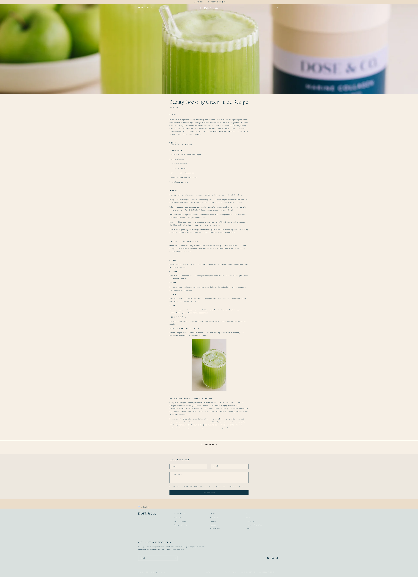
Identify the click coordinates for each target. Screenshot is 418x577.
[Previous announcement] (139, 2)
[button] (141, 8)
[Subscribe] (175, 558)
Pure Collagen (179, 518)
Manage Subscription (254, 525)
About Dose (214, 518)
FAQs (248, 518)
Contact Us (250, 521)
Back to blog (210, 444)
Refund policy (213, 572)
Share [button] (174, 114)
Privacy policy (230, 572)
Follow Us (249, 528)
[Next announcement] (279, 2)
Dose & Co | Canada (155, 572)
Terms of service (248, 572)
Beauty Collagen (180, 521)
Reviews (213, 521)
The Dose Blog (215, 528)
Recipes (213, 525)
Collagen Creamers (181, 525)
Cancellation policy (269, 572)
